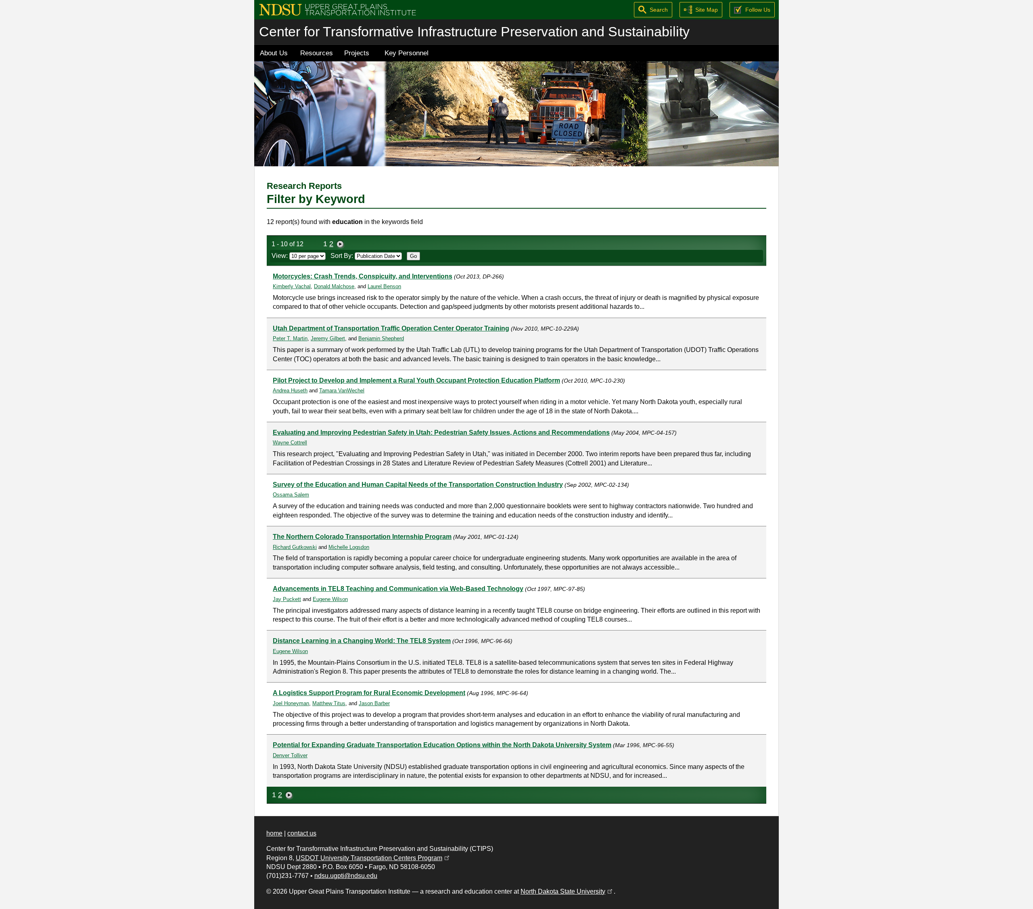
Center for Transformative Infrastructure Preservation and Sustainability (474, 31)
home (274, 833)
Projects (356, 53)
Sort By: (342, 255)
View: (280, 255)
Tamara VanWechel (341, 390)
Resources (316, 53)
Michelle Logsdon (348, 547)
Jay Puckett (287, 599)
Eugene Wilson (330, 599)
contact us (301, 833)
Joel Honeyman (291, 703)
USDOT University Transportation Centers (373, 858)
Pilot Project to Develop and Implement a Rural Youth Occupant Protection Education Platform (416, 380)
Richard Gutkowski (295, 547)
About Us (274, 53)
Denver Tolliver (290, 755)
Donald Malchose (334, 286)
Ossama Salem (291, 495)
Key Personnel (407, 53)
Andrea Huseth (290, 390)
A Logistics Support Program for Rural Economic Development (369, 692)
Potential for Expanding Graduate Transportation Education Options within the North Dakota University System (442, 744)
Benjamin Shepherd (381, 338)
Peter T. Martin (290, 338)
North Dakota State (567, 891)
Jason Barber (374, 703)
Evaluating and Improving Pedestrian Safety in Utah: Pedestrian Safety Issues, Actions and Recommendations (441, 432)
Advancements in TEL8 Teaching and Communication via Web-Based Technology (398, 588)
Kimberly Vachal (292, 286)
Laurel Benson (384, 286)
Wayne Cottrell (290, 443)
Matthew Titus (328, 703)
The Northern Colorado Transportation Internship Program (362, 536)
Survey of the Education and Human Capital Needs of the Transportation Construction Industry (418, 484)
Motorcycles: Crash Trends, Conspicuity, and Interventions (362, 276)
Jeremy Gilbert (328, 338)
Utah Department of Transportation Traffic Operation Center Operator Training (391, 328)
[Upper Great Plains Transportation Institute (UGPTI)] (337, 9)
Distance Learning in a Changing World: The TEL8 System (362, 640)
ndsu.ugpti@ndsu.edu (345, 875)
